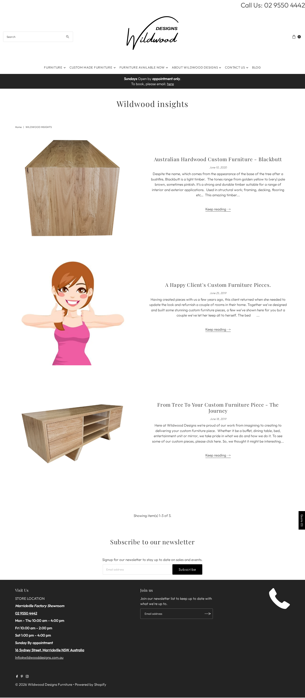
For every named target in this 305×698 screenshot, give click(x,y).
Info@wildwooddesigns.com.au (39, 657)
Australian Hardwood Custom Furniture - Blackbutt (218, 159)
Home (18, 127)
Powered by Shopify (90, 684)
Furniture (53, 67)
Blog (256, 67)
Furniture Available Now (142, 67)
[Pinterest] (22, 676)
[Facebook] (17, 676)
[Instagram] (27, 676)
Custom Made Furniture (91, 67)
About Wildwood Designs (195, 67)
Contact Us (235, 67)
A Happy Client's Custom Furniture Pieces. (218, 284)
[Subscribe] (208, 613)
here (170, 84)
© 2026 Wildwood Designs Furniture (43, 684)
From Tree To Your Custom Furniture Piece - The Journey (218, 407)
